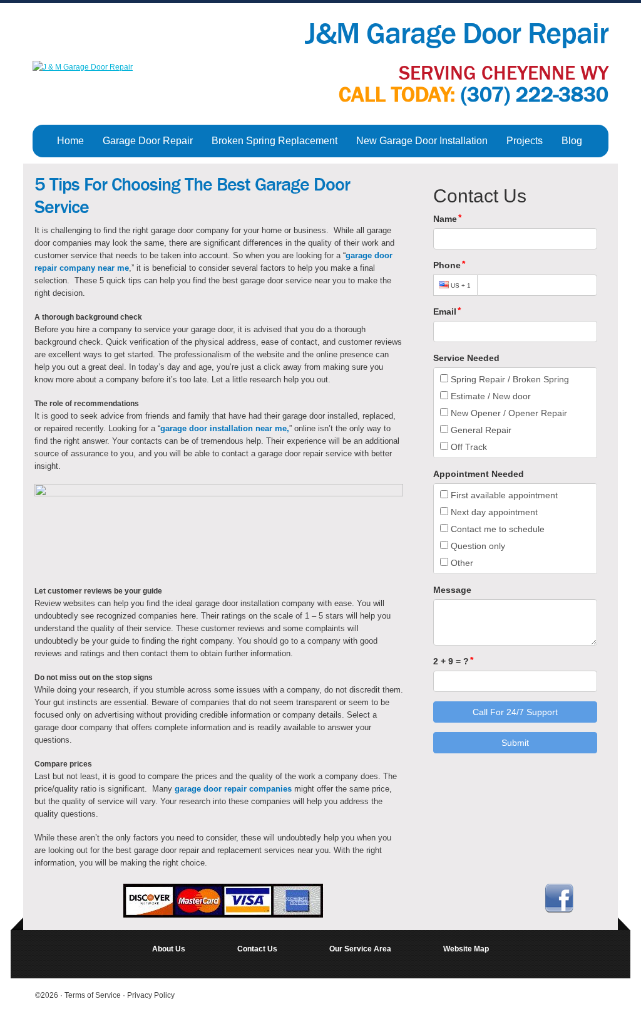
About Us (168, 949)
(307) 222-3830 (534, 95)
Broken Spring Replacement (274, 140)
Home (70, 140)
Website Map (466, 949)
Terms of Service (93, 995)
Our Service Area (360, 949)
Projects (524, 140)
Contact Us (257, 949)
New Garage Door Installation (422, 140)
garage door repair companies (233, 788)
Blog (572, 140)
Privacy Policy (151, 995)
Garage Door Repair (148, 140)
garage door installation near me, (224, 428)
